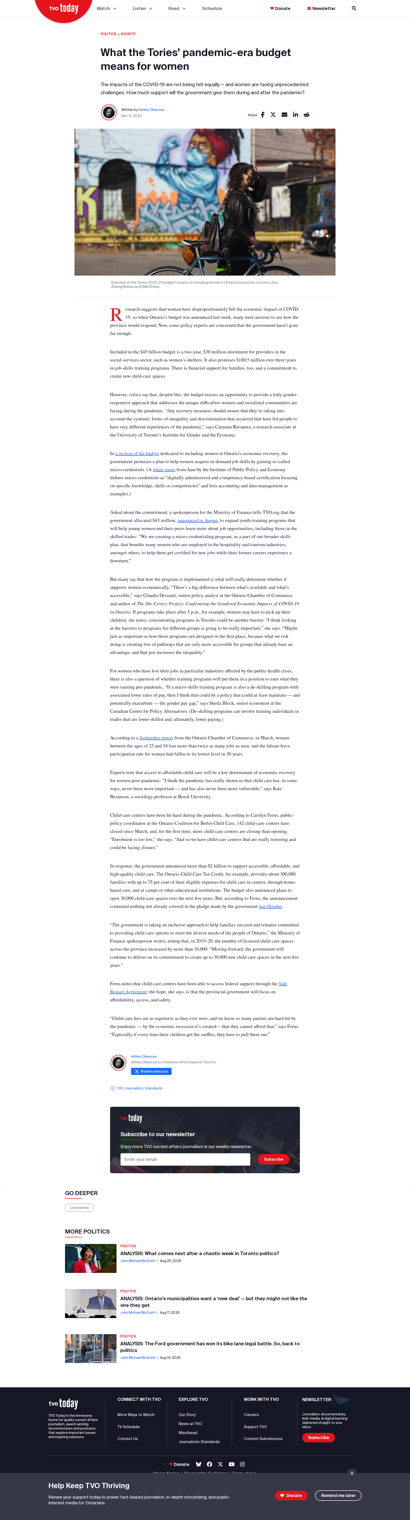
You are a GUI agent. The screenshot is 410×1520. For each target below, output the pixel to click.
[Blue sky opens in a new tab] (198, 1464)
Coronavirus (79, 1208)
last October (270, 906)
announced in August (197, 520)
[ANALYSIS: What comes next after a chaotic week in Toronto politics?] (90, 1258)
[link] (263, 115)
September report (156, 737)
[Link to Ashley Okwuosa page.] (109, 112)
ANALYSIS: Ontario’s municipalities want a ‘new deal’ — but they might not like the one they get (213, 1302)
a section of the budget (137, 453)
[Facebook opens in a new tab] (209, 1464)
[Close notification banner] (352, 1473)
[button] (63, 1404)
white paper (164, 469)
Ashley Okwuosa (151, 110)
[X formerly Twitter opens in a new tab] (220, 1464)
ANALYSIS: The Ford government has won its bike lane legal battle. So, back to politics (210, 1347)
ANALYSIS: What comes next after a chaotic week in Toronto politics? (199, 1253)
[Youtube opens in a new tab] (232, 1464)
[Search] (354, 8)
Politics (108, 34)
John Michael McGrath (137, 1261)
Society (128, 34)
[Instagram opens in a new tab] (242, 1464)
